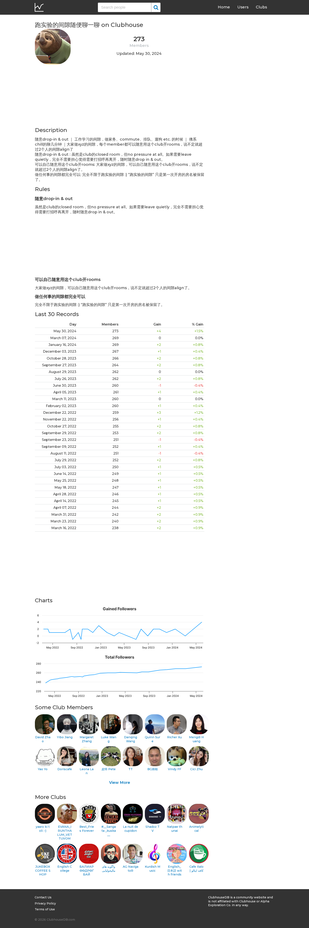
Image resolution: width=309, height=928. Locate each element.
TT (130, 769)
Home (224, 7)
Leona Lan (87, 771)
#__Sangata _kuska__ (108, 830)
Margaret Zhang (87, 739)
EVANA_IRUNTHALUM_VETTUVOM (64, 832)
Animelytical (196, 829)
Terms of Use (45, 909)
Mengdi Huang (196, 739)
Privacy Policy (45, 903)
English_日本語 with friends (174, 870)
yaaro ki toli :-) (43, 829)
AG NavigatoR (130, 869)
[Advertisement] (119, 97)
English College (64, 869)
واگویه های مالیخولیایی (108, 869)
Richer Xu (174, 737)
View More (119, 782)
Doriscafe (64, 769)
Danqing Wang (130, 739)
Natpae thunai (174, 829)
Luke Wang (108, 739)
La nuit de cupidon (130, 829)
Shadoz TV (152, 829)
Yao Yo (43, 769)
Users (242, 7)
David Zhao (42, 739)
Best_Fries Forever (86, 829)
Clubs (261, 7)
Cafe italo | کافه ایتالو (196, 869)
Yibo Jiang (65, 737)
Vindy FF (174, 769)
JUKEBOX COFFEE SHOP (42, 870)
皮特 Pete (109, 769)
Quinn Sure (152, 739)
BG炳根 (152, 769)
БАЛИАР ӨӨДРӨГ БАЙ (86, 870)
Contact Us (43, 897)
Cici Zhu (196, 769)
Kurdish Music (152, 869)
